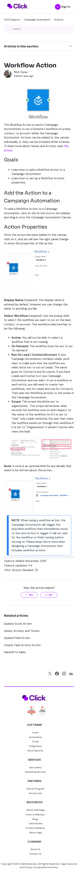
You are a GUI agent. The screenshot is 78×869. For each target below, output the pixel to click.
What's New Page (35, 810)
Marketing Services (35, 771)
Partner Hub (35, 793)
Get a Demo (35, 767)
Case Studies (35, 823)
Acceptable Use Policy (46, 867)
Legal (63, 863)
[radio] (29, 595)
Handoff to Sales (15, 652)
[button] (58, 7)
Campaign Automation (37, 19)
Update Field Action (17, 638)
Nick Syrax (20, 72)
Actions (58, 19)
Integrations (35, 746)
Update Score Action (18, 624)
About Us (35, 849)
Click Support (12, 19)
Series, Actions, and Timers (22, 631)
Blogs (35, 819)
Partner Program (35, 788)
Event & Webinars (35, 814)
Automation (35, 737)
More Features (35, 750)
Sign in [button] (65, 6)
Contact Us (35, 853)
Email (35, 732)
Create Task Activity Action (22, 645)
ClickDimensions (28, 863)
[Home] (17, 11)
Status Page (35, 832)
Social (35, 741)
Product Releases (35, 828)
